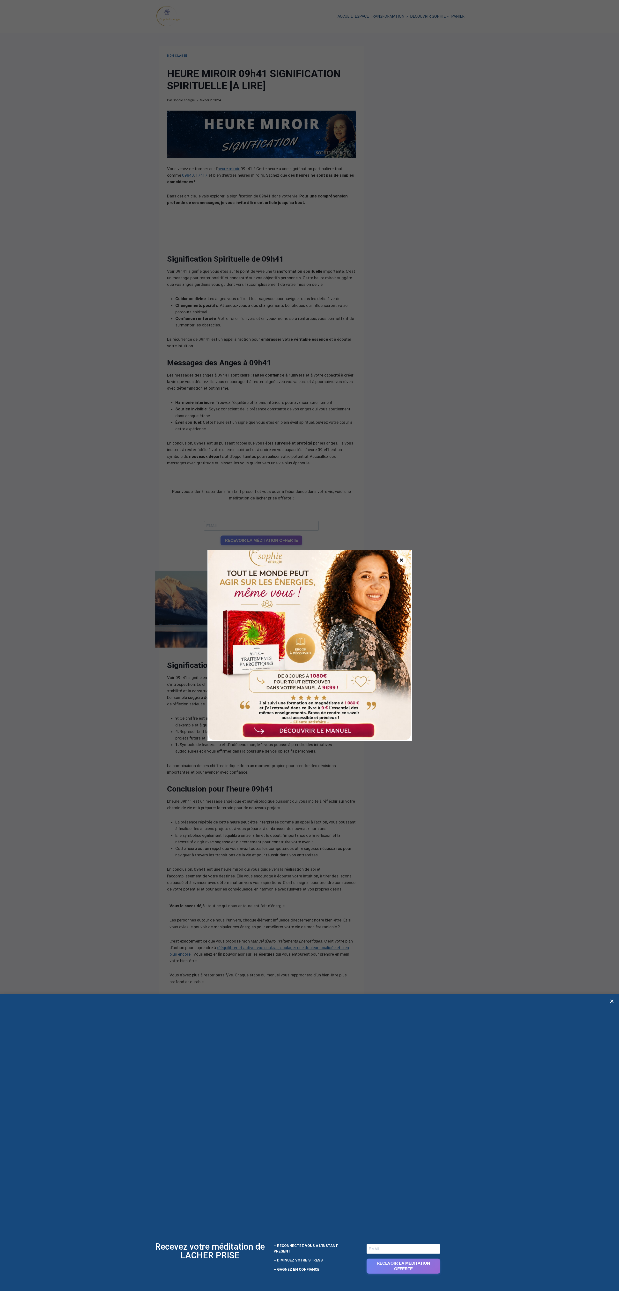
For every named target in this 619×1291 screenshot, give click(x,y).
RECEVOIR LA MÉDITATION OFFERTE (403, 1266)
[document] (309, 645)
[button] (612, 1001)
